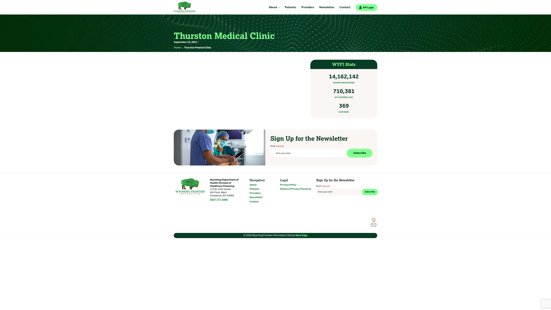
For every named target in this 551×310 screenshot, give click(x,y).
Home (177, 48)
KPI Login (368, 7)
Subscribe (359, 153)
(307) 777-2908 (219, 200)
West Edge (301, 235)
